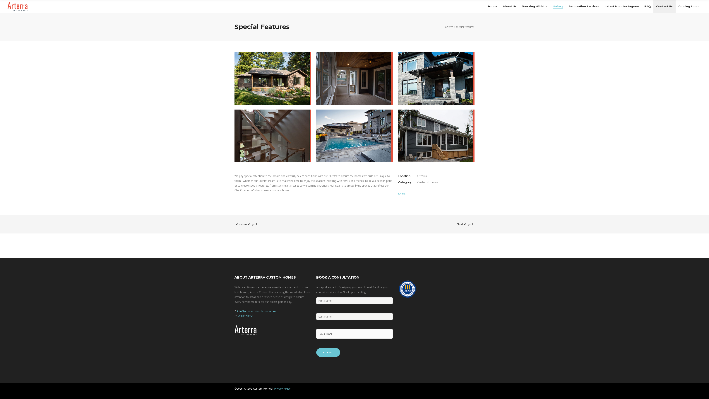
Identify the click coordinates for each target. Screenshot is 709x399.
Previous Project (246, 224)
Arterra (449, 27)
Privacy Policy (282, 388)
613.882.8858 (245, 316)
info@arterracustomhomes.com (256, 311)
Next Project (465, 224)
